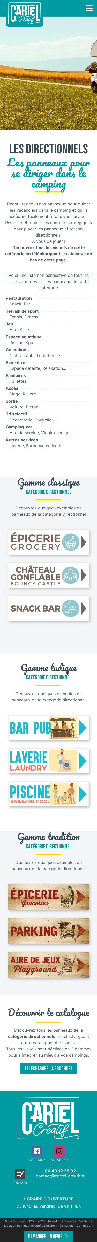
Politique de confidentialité (36, 1225)
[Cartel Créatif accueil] (49, 1137)
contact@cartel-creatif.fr (60, 1175)
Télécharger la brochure (48, 1068)
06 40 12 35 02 (60, 1171)
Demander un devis (45, 1236)
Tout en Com (84, 1225)
